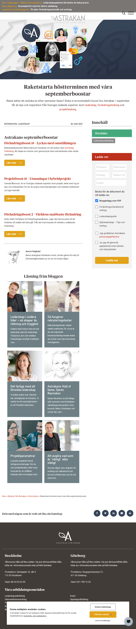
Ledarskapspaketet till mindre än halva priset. (66, 2)
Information (10, 124)
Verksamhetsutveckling (16, 599)
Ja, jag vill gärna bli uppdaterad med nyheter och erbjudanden (111, 246)
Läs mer (11, 162)
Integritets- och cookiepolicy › (35, 616)
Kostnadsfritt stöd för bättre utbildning (37, 6)
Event (72, 596)
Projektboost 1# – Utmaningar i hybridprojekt (37, 178)
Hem (4, 496)
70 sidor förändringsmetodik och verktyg (51, 9)
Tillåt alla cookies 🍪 (103, 614)
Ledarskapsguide (107, 216)
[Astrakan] (68, 17)
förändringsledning (108, 105)
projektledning (68, 109)
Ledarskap (24, 124)
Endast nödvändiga (103, 607)
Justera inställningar (102, 620)
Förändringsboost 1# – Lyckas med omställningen (40, 143)
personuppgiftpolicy (109, 236)
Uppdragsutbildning (79, 599)
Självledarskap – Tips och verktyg (112, 224)
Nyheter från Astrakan (17, 496)
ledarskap (90, 105)
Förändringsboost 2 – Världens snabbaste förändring (42, 214)
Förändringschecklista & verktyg (111, 208)
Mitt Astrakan (45, 565)
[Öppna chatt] (128, 621)
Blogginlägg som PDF (110, 200)
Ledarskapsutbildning (104, 140)
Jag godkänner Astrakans (112, 235)
